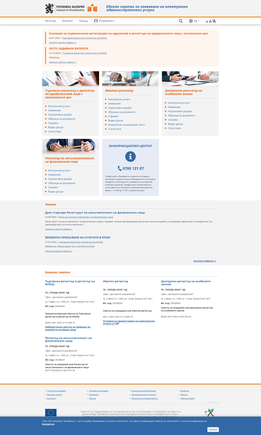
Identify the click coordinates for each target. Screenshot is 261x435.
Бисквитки (94, 394)
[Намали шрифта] (206, 20)
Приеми (213, 429)
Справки (53, 123)
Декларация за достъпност (143, 394)
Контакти (51, 398)
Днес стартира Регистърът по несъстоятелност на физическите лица (95, 212)
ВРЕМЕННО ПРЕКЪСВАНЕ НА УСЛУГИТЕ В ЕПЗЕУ (78, 237)
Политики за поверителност (144, 398)
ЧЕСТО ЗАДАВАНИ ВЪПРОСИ (68, 48)
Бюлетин (185, 390)
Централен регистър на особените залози (183, 92)
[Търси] (181, 21)
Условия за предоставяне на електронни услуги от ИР (129, 322)
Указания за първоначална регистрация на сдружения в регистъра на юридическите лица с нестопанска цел (128, 33)
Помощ (92, 398)
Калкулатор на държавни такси (126, 124)
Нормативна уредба (60, 114)
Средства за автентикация (143, 390)
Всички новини (203, 261)
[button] (105, 21)
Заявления (54, 110)
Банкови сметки (54, 394)
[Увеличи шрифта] (214, 20)
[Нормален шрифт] (210, 20)
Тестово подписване (56, 390)
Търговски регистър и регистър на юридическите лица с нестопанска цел (69, 93)
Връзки (184, 394)
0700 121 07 (133, 168)
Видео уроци (55, 127)
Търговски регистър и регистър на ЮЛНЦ (85, 38)
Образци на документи (61, 118)
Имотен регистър (119, 90)
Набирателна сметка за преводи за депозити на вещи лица (67, 328)
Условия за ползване (98, 390)
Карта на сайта (188, 398)
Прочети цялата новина (61, 42)
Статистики (54, 131)
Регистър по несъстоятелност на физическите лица (69, 160)
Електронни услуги (59, 106)
